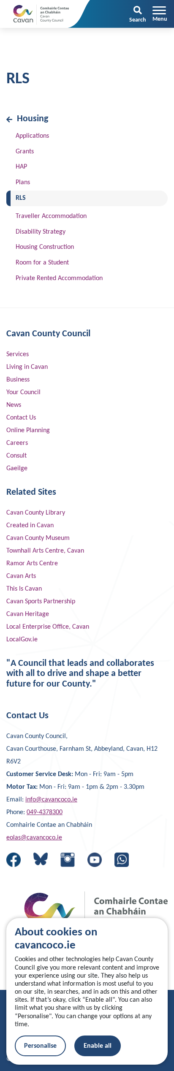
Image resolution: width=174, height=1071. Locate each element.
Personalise (40, 1046)
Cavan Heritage (27, 614)
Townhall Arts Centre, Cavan (45, 551)
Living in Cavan (27, 367)
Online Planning (28, 430)
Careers (17, 443)
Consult (16, 455)
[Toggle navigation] (160, 14)
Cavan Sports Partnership (40, 601)
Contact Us (21, 417)
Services (17, 354)
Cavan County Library (35, 513)
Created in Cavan (30, 525)
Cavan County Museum (38, 538)
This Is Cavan (24, 589)
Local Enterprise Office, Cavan (47, 627)
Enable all (97, 1046)
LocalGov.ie (22, 639)
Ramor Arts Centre (32, 563)
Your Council (23, 392)
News (13, 405)
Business (18, 379)
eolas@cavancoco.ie (34, 837)
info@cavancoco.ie (51, 799)
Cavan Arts (21, 576)
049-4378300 (45, 812)
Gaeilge (16, 468)
